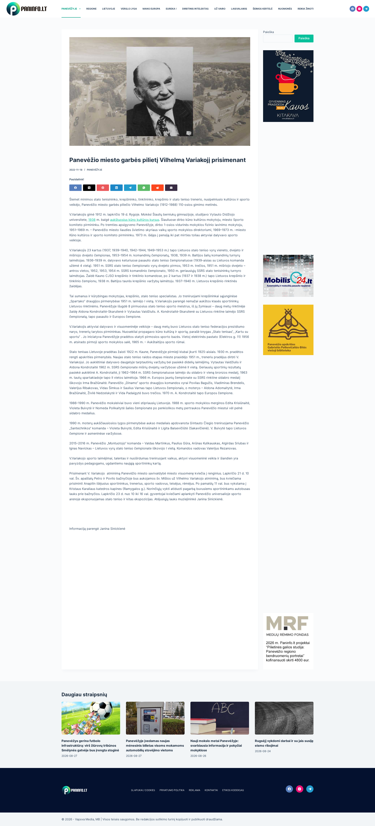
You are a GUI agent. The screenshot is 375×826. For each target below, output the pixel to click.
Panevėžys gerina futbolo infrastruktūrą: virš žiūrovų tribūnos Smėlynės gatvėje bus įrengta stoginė (90, 745)
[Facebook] (352, 9)
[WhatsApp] (144, 187)
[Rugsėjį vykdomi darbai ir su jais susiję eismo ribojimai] (284, 718)
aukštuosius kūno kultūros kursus (134, 220)
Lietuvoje (108, 8)
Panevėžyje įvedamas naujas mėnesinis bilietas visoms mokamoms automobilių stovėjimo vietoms (155, 745)
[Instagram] (359, 9)
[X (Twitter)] (89, 187)
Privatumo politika (172, 790)
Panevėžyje (69, 8)
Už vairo (219, 8)
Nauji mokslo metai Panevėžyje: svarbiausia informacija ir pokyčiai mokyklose (216, 745)
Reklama (194, 790)
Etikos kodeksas (233, 790)
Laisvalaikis (239, 8)
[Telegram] (366, 9)
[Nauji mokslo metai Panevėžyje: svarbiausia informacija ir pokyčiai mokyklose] (219, 718)
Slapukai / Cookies (143, 790)
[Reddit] (157, 187)
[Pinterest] (103, 187)
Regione (91, 8)
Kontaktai (211, 790)
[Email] (171, 187)
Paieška (268, 32)
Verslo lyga (129, 8)
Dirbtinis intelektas (195, 8)
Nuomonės (285, 8)
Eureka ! (171, 8)
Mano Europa (151, 8)
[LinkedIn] (116, 187)
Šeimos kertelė (262, 8)
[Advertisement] (288, 188)
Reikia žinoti (305, 8)
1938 (92, 220)
